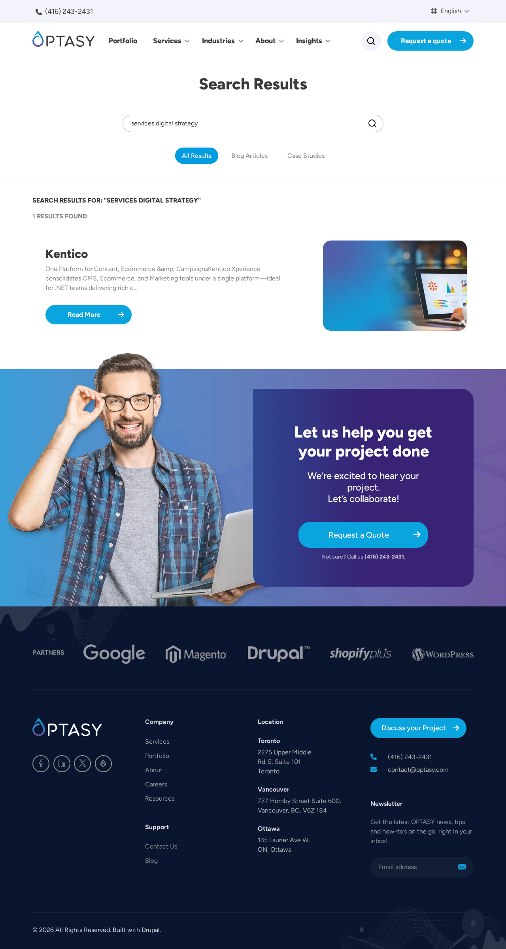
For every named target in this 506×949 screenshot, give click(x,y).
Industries (218, 40)
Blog (151, 860)
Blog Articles (249, 155)
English (450, 11)
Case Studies (306, 155)
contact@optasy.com (418, 769)
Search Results (253, 83)
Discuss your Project (413, 728)
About (265, 40)
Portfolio (123, 40)
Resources (159, 798)
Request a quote (426, 41)
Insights (309, 40)
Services (167, 40)
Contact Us (161, 846)
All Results (196, 155)
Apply (372, 123)
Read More (84, 314)
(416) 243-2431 (69, 11)
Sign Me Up (461, 867)
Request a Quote (359, 535)
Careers (156, 784)
